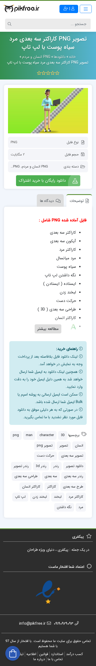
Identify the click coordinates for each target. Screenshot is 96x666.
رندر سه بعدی (73, 476)
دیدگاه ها (47, 201)
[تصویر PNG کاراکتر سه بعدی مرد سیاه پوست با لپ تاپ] (48, 110)
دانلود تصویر (74, 466)
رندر (56, 466)
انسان (79, 445)
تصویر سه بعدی (72, 455)
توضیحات (77, 201)
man (29, 435)
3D (63, 435)
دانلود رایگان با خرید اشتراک (42, 180)
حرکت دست (45, 455)
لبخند (58, 497)
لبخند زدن (40, 497)
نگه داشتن (64, 507)
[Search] (10, 24)
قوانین (43, 654)
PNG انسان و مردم (35, 166)
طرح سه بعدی (73, 486)
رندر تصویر (21, 466)
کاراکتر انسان (31, 486)
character (46, 435)
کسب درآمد (74, 654)
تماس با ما (55, 659)
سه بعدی (51, 476)
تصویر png (45, 445)
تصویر (63, 445)
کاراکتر (51, 486)
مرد (80, 507)
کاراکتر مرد (76, 497)
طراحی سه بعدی (26, 476)
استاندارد (57, 654)
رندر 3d (41, 466)
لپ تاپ (20, 497)
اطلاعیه (31, 654)
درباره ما (39, 659)
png (16, 435)
